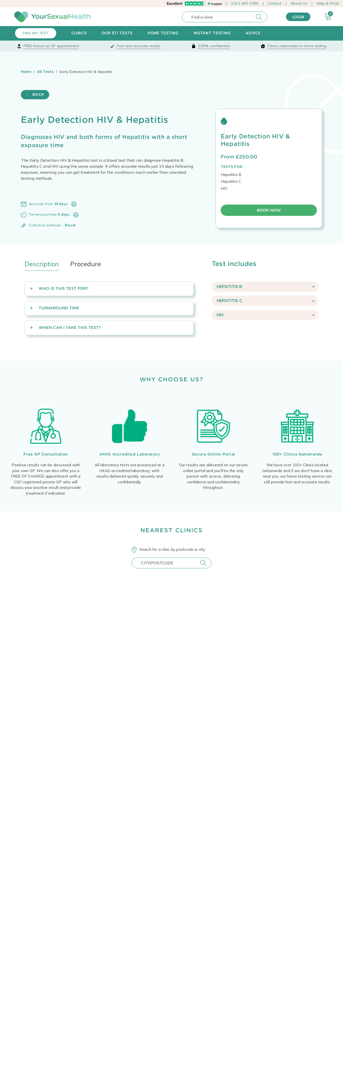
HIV (220, 314)
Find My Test (36, 33)
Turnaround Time (59, 308)
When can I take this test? (70, 327)
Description (42, 264)
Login (298, 17)
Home (26, 71)
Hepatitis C (229, 300)
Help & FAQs (327, 3)
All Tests (45, 71)
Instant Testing (212, 33)
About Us (299, 3)
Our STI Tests (117, 33)
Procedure (85, 264)
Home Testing (163, 33)
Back (37, 94)
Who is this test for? (63, 288)
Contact (274, 3)
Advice (253, 33)
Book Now (269, 210)
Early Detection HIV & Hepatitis (255, 139)
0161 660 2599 (245, 3)
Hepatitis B (229, 286)
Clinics (79, 33)
